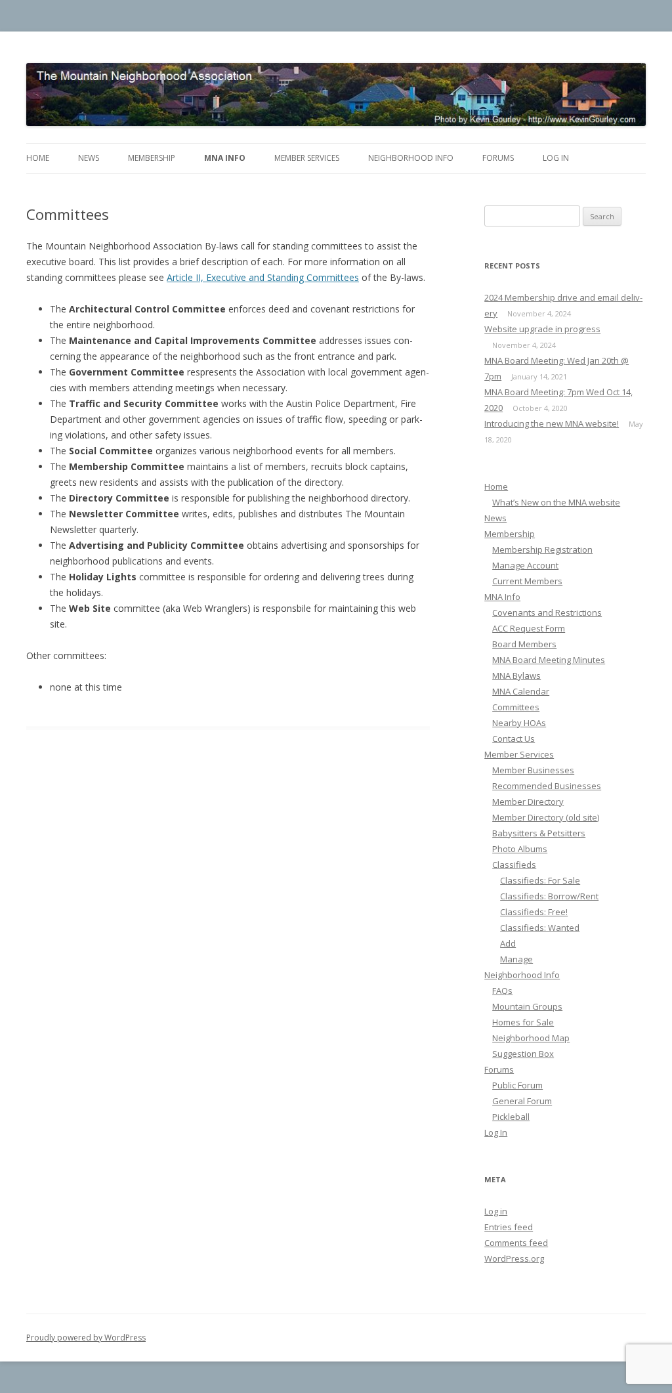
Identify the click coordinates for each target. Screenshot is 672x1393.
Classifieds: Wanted (539, 927)
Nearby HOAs (519, 723)
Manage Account (525, 565)
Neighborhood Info (410, 157)
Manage (516, 959)
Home (37, 157)
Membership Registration (542, 549)
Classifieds (514, 864)
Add (508, 943)
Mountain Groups (527, 1006)
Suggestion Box (523, 1054)
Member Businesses (533, 770)
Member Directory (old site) (545, 817)
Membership (151, 157)
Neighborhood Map (531, 1038)
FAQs (502, 991)
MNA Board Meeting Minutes (548, 660)
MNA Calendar (520, 691)
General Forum (522, 1101)
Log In (556, 157)
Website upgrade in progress (542, 329)
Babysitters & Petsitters (538, 833)
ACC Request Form (528, 628)
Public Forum (517, 1085)
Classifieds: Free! (534, 912)
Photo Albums (519, 849)
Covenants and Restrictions (547, 612)
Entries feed (508, 1227)
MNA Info (224, 157)
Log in (495, 1211)
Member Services (306, 157)
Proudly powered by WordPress (86, 1337)
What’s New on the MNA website (556, 502)
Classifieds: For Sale (540, 880)
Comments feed (516, 1243)
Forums (498, 157)
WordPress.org (514, 1258)
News (88, 157)
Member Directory (528, 801)
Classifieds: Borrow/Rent (549, 896)
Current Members (527, 581)
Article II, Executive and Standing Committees (263, 277)
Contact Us (513, 738)
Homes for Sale (523, 1022)
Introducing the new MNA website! (551, 423)
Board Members (524, 644)
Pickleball (511, 1117)
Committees (515, 707)
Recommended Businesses (546, 786)
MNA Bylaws (516, 675)
